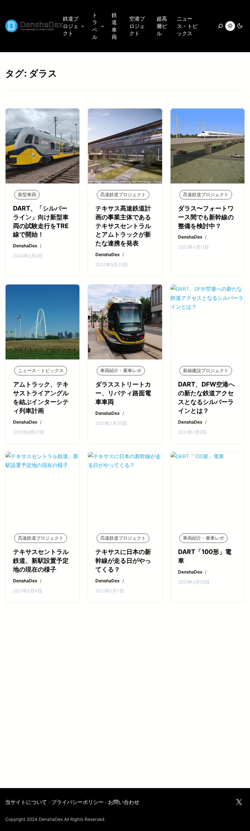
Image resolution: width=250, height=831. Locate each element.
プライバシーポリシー (77, 802)
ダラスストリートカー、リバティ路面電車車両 (123, 393)
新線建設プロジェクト (206, 370)
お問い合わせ (123, 802)
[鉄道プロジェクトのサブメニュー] (82, 26)
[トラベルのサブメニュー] (102, 26)
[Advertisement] (125, 709)
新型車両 (27, 194)
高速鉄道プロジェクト (123, 194)
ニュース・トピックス (40, 370)
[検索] (216, 26)
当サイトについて (26, 802)
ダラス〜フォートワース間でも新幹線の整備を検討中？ (206, 217)
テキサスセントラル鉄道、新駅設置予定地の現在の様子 (41, 560)
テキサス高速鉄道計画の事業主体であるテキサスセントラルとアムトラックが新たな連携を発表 (123, 225)
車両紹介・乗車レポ (120, 370)
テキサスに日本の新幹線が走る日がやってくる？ (123, 560)
